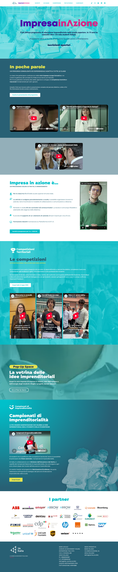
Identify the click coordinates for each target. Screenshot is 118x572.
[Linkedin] (101, 3)
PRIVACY (12, 557)
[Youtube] (98, 3)
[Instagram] (95, 3)
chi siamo (46, 3)
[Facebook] (104, 3)
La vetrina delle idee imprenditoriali (32, 374)
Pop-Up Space (68, 3)
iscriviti (37, 3)
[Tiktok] (91, 3)
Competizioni (57, 3)
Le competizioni (28, 259)
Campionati (79, 3)
